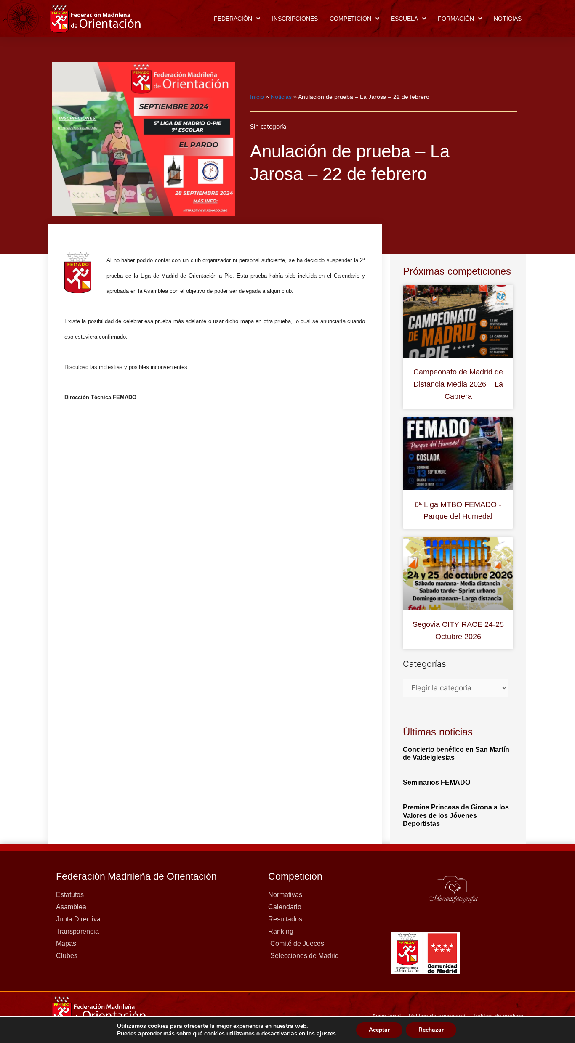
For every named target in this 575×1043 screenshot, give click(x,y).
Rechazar (431, 1030)
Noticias (508, 18)
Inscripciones (295, 18)
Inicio (257, 96)
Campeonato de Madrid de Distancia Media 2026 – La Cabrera (458, 384)
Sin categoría (268, 126)
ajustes (326, 1034)
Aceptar (379, 1030)
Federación (233, 18)
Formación (456, 18)
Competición (350, 18)
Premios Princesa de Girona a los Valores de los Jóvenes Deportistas (456, 815)
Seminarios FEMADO (436, 782)
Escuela (404, 18)
